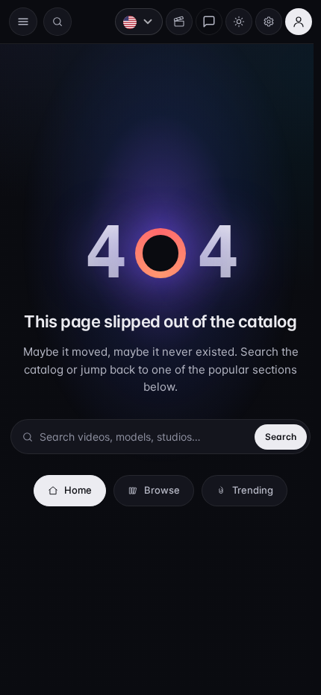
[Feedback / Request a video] (201, 21)
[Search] (57, 21)
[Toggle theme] (231, 21)
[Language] (131, 21)
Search (273, 436)
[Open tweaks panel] (261, 21)
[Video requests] (171, 21)
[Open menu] (23, 21)
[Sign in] (291, 21)
